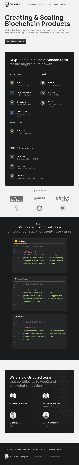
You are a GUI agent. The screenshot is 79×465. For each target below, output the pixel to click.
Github (18, 449)
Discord (43, 449)
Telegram (26, 449)
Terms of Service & (41, 457)
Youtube (51, 449)
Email (59, 449)
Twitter (35, 449)
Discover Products (17, 41)
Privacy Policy (54, 457)
